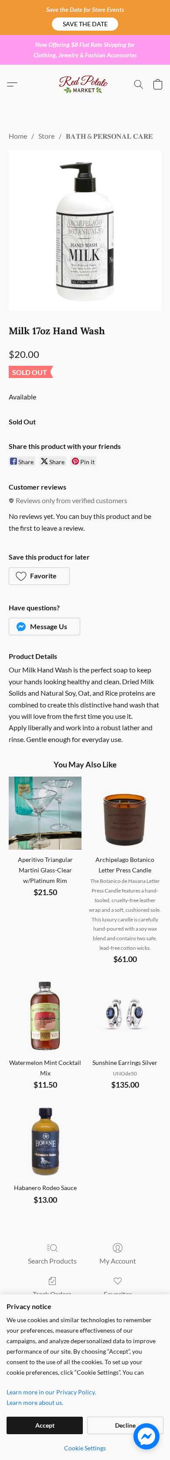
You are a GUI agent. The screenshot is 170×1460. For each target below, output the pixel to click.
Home (18, 136)
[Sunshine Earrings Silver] (124, 1016)
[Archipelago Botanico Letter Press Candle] (124, 813)
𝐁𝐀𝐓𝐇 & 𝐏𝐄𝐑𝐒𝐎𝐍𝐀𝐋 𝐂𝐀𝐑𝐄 (109, 136)
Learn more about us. (35, 1402)
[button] (85, 24)
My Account (117, 1261)
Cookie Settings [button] (85, 1448)
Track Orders (52, 1294)
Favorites (118, 1294)
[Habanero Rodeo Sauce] (45, 1141)
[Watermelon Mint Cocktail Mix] (45, 1016)
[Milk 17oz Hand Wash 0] (85, 230)
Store (46, 136)
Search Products (52, 1261)
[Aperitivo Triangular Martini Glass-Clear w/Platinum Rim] (45, 813)
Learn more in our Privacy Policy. (51, 1392)
